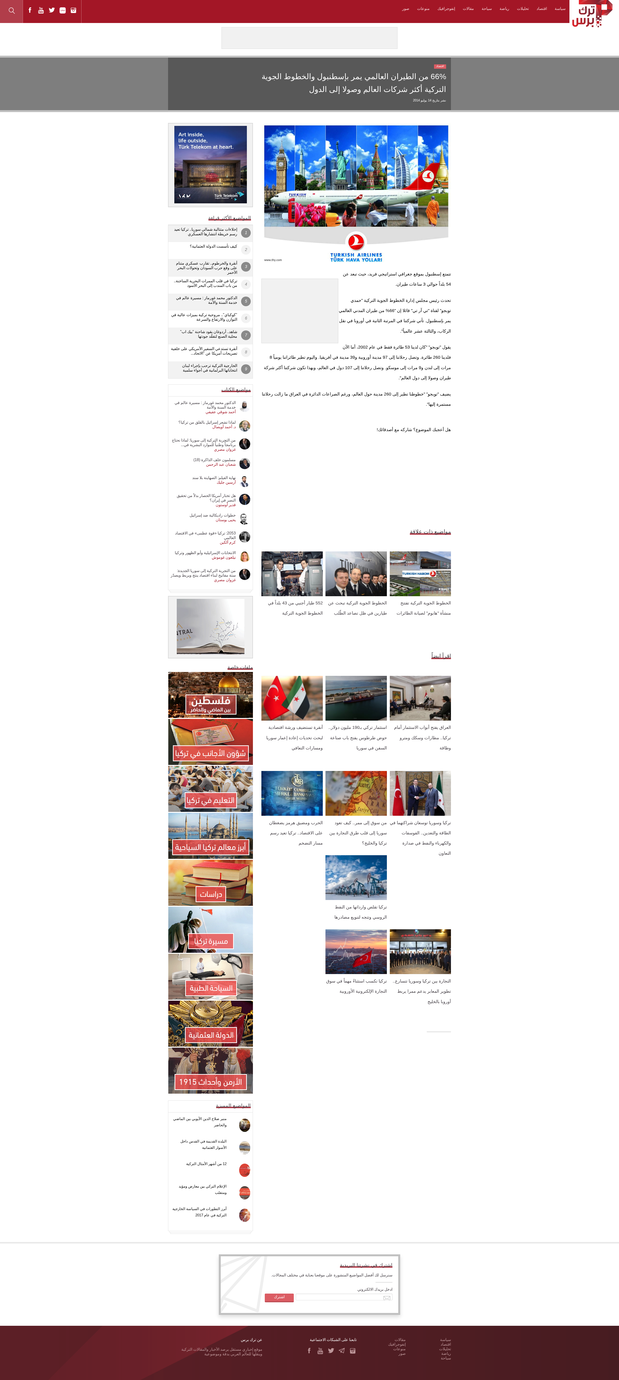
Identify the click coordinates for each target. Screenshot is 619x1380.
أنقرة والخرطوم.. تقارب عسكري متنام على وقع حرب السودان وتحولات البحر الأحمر (206, 267)
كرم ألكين (228, 542)
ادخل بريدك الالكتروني (374, 1289)
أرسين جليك (226, 482)
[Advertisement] (300, 309)
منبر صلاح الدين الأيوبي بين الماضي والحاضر (200, 1122)
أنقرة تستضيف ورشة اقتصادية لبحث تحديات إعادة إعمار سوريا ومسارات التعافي (294, 737)
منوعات (423, 9)
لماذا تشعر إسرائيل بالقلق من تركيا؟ (207, 422)
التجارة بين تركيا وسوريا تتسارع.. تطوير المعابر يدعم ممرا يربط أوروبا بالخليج (422, 991)
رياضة (504, 9)
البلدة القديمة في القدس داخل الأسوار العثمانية (203, 1144)
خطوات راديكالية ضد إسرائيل (213, 515)
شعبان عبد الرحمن (221, 464)
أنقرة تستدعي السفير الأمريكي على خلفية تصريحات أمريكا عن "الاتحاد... (204, 351)
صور (405, 9)
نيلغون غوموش (224, 557)
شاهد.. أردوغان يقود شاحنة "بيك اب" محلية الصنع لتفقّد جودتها (208, 334)
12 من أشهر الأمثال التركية (206, 1164)
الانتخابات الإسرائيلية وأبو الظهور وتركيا (205, 553)
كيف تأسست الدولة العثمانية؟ (213, 246)
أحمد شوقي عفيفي (221, 412)
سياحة (487, 9)
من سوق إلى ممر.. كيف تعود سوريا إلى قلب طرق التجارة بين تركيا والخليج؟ (358, 833)
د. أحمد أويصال (224, 427)
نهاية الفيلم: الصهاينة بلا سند (214, 478)
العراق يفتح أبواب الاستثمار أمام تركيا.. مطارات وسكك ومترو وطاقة (422, 737)
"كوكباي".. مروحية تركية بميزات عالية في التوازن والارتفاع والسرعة (204, 317)
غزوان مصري (225, 449)
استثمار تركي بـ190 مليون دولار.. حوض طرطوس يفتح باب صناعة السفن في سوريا (357, 737)
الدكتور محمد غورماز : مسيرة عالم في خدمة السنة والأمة (206, 300)
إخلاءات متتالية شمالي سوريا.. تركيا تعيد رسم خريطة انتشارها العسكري (205, 231)
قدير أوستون (226, 505)
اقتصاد (542, 9)
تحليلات (523, 9)
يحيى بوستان (226, 520)
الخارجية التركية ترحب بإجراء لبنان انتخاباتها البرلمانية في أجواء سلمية (209, 368)
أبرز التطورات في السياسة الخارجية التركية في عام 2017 (199, 1212)
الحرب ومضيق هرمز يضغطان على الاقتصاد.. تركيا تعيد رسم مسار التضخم (296, 833)
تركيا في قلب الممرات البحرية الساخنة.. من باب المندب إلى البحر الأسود (205, 283)
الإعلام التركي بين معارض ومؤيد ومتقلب (203, 1189)
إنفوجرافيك (446, 9)
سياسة (560, 9)
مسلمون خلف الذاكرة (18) (214, 460)
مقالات (468, 9)
